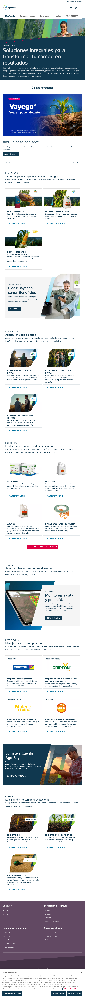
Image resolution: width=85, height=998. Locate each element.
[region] (42, 983)
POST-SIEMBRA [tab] (72, 16)
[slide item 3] (9, 162)
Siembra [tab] (58, 16)
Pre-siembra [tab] (44, 16)
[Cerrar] (81, 972)
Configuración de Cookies (12, 993)
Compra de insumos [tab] (27, 16)
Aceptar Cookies (58, 993)
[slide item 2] (6, 162)
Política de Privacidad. (70, 989)
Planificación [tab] (10, 16)
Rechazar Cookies (74, 993)
